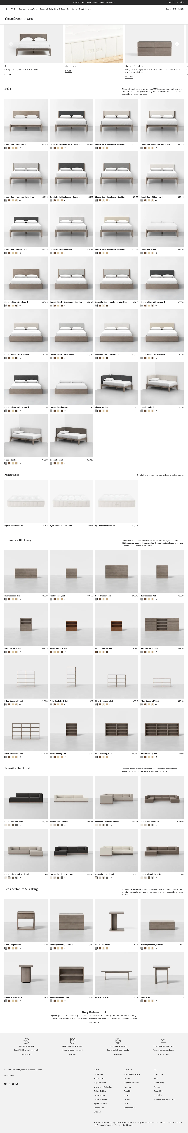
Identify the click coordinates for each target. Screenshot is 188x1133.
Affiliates (127, 1078)
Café (126, 1103)
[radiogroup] (12, 148)
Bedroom (22, 9)
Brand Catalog (130, 1108)
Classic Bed (98, 1074)
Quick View (42, 148)
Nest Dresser (99, 1095)
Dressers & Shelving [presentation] (134, 66)
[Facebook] (9, 1084)
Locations (89, 9)
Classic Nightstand (101, 1099)
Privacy (138, 1122)
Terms (130, 1122)
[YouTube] (17, 1084)
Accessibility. (120, 1125)
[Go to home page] (9, 9)
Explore (8, 74)
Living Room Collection (103, 1087)
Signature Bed (100, 1082)
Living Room (33, 9)
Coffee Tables (100, 1091)
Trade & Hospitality (175, 2)
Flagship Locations (131, 1082)
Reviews (127, 1087)
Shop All (97, 1112)
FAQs (156, 1078)
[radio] (5, 148)
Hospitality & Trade (132, 1074)
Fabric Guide (99, 1108)
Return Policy (159, 1082)
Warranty (157, 1087)
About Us (127, 1091)
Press (126, 1095)
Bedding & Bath (46, 9)
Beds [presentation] (6, 66)
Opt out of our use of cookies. (153, 1122)
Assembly (158, 1095)
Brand (81, 9)
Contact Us (158, 1091)
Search (168, 9)
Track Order (159, 1074)
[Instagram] (5, 1084)
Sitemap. (129, 1125)
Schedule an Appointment (164, 1099)
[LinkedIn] (13, 1084)
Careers (127, 1099)
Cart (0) (181, 9)
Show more (94, 1022)
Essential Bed (99, 1078)
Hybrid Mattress (100, 1103)
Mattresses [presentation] (70, 66)
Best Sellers (72, 9)
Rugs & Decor (60, 9)
